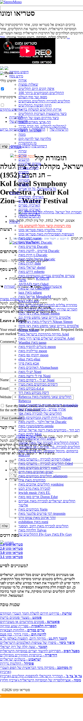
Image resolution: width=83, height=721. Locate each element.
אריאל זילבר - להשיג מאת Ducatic (42, 422)
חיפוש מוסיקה (19, 72)
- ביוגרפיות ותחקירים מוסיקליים (28, 655)
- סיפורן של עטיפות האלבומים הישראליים (37, 643)
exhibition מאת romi (33, 522)
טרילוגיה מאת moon (32, 351)
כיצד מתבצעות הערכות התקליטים (42, 114)
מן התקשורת (27, 143)
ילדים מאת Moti (30, 434)
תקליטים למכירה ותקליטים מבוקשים (44, 101)
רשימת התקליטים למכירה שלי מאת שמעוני (48, 443)
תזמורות (24, 180)
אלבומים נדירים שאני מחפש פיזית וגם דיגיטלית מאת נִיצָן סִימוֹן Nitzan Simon (45, 320)
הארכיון (14, 193)
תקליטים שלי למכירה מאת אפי (40, 413)
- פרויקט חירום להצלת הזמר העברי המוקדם (36, 613)
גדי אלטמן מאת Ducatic (35, 242)
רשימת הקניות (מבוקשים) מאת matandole (48, 405)
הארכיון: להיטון (29, 214)
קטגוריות (15, 147)
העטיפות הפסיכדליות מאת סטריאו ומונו (46, 234)
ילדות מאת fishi (29, 263)
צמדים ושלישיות (29, 164)
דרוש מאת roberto (31, 272)
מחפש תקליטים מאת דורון (36, 438)
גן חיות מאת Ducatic (32, 255)
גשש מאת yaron (30, 238)
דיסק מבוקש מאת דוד (33, 393)
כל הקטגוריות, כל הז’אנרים (37, 189)
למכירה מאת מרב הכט (34, 488)
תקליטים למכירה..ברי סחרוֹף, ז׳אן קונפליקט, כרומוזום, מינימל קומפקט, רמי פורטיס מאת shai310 (49, 451)
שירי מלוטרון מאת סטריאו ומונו (40, 230)
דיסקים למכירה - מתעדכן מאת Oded (44, 459)
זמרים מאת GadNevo (33, 288)
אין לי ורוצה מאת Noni (34, 376)
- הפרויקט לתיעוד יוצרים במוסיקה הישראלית (40, 651)
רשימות (14, 222)
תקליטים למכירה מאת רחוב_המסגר (43, 526)
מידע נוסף (16, 76)
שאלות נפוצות (28, 84)
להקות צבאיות (28, 168)
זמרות (22, 151)
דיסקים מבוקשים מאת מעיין (38, 384)
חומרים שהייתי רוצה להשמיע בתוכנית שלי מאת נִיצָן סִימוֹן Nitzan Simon (47, 311)
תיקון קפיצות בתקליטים (35, 105)
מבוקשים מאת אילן (31, 480)
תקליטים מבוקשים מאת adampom (42, 476)
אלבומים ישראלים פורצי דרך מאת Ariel (46, 338)
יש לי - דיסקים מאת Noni (36, 380)
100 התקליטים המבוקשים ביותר (41, 93)
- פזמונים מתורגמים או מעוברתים (30, 622)
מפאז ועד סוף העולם (32, 97)
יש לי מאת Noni (29, 372)
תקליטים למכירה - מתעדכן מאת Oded (45, 463)
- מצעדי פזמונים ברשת (21, 618)
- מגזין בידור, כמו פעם (23, 634)
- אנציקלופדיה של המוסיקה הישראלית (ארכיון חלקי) (40, 680)
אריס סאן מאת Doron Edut (38, 497)
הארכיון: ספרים (29, 205)
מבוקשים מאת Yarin (32, 509)
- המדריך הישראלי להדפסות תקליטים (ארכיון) (41, 676)
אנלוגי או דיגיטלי (29, 130)
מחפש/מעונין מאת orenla (35, 426)
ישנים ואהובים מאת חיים (35, 472)
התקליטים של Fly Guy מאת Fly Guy (45, 534)
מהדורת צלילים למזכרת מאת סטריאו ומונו (47, 305)
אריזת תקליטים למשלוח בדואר (40, 109)
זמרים (22, 155)
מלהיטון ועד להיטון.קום (34, 139)
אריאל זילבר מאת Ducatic (36, 259)
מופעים (23, 172)
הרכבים (23, 159)
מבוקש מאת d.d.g (31, 388)
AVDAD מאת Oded (33, 284)
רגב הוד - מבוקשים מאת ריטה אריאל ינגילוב (49, 430)
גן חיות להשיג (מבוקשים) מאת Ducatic (45, 418)
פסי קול (23, 176)
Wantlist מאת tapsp (32, 343)
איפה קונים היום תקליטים (36, 89)
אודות (22, 80)
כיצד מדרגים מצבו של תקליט (38, 118)
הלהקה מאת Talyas (32, 530)
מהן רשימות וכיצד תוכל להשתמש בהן (44, 226)
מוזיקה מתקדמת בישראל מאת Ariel (43, 334)
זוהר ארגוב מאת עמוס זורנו (37, 518)
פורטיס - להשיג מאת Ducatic (38, 251)
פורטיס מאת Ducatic (33, 247)
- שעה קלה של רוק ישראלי (23, 647)
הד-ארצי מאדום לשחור (34, 122)
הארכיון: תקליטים (31, 197)
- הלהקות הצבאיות (22, 630)
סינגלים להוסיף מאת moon (37, 347)
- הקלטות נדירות (17, 663)
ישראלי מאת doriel (31, 267)
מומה (22, 134)
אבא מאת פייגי (28, 363)
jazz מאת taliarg (30, 292)
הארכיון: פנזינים (29, 210)
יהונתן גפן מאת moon (33, 355)
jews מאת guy (28, 301)
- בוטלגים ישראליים (20, 659)
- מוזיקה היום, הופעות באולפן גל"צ (33, 638)
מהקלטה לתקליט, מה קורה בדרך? (42, 126)
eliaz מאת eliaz (29, 359)
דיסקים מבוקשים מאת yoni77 (39, 468)
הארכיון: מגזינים (29, 201)
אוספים (23, 185)
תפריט (9, 543)
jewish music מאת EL (34, 493)
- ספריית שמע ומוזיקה (28, 626)
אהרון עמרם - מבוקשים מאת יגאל (42, 409)
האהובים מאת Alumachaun (38, 368)
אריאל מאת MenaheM (34, 297)
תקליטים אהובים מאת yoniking (41, 484)
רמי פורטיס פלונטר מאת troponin (41, 513)
